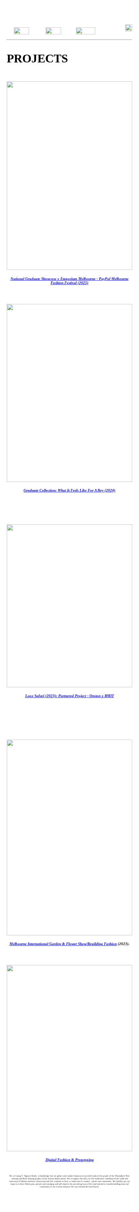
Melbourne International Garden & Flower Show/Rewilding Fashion (63, 944)
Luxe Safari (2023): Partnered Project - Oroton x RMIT (69, 696)
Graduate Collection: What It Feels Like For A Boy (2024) (69, 490)
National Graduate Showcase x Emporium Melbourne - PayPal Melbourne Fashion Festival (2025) (69, 281)
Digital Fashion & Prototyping (70, 1160)
